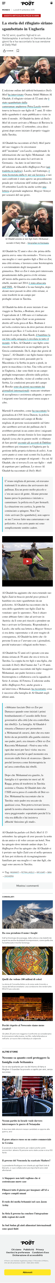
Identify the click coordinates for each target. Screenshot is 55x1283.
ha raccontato (39, 410)
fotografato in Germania (38, 242)
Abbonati (27, 1272)
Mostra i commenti (27, 885)
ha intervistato (16, 94)
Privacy (40, 1249)
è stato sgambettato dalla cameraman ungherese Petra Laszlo (25, 102)
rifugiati (41, 872)
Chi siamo (16, 1249)
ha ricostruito (39, 689)
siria (49, 872)
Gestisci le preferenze (18, 1252)
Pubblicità (28, 1249)
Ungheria (9, 876)
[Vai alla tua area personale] (51, 3)
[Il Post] (28, 3)
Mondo (6, 10)
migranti (14, 872)
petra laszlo (28, 872)
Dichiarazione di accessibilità (28, 1255)
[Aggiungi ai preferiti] (18, 51)
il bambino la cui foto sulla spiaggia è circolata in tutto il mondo (26, 339)
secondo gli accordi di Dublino (34, 442)
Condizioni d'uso (40, 1252)
